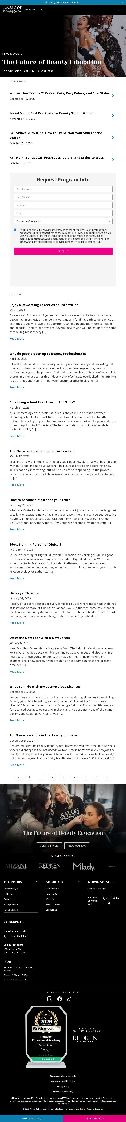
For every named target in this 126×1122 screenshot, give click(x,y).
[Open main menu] (121, 10)
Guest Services (49, 845)
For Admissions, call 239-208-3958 (27, 71)
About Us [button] (54, 882)
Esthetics (9, 893)
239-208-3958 (17, 936)
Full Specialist (11, 909)
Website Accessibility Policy (63, 1081)
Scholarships (52, 888)
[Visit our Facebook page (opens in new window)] (60, 999)
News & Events (54, 904)
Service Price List (97, 888)
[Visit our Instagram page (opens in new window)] (50, 999)
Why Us (50, 899)
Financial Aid (52, 893)
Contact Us (51, 909)
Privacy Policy (63, 1086)
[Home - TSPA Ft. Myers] (12, 9)
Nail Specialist (11, 904)
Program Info (77, 845)
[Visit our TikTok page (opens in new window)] (69, 999)
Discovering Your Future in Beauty (61, 2)
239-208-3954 (112, 900)
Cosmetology (11, 888)
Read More (17, 338)
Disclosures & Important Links (63, 1076)
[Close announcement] (122, 2)
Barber (7, 899)
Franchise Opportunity (63, 1091)
